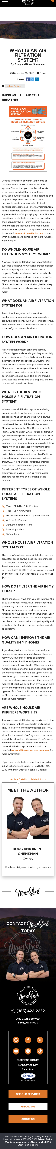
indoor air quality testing (29, 233)
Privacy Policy (45, 1139)
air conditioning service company (30, 750)
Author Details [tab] (18, 779)
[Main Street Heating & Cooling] (28, 995)
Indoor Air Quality (15, 86)
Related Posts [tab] (38, 779)
